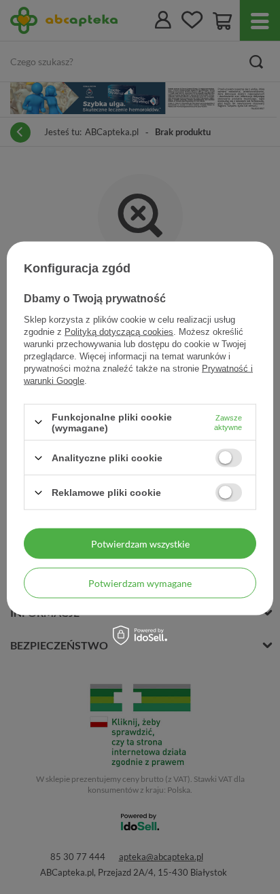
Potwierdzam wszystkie (140, 543)
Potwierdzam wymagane (140, 582)
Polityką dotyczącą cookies (119, 331)
